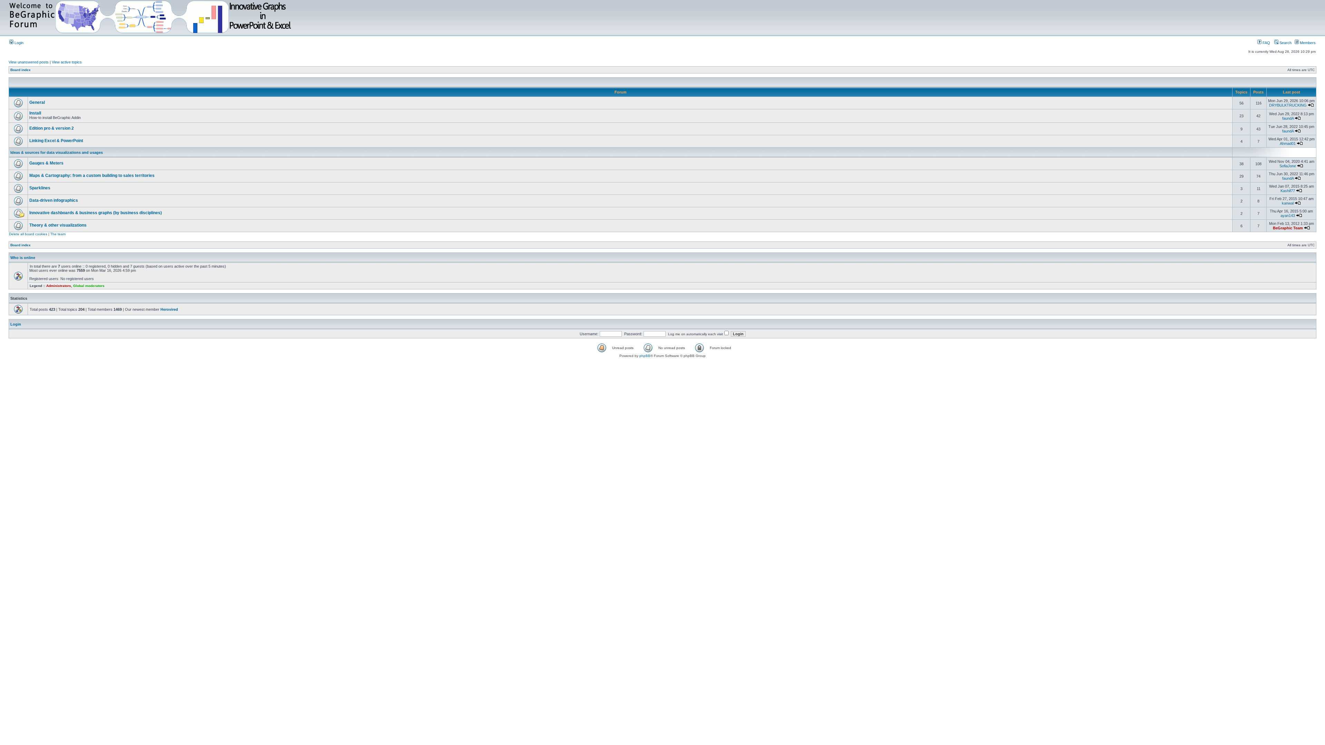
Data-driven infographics (53, 200)
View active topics (67, 62)
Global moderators (89, 286)
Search (1285, 43)
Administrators (58, 286)
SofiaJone (1287, 166)
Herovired (169, 309)
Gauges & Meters (46, 163)
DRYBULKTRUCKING (1288, 105)
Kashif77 (1287, 191)
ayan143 (1287, 215)
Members (1307, 43)
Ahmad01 (1288, 143)
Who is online (22, 258)
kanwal (1288, 203)
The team (58, 234)
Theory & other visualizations (58, 225)
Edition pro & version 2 (51, 128)
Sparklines (39, 188)
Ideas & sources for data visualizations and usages (56, 152)
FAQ (1266, 43)
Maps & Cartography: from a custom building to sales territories (92, 175)
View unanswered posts (29, 62)
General (37, 102)
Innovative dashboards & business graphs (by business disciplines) (95, 212)
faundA (1288, 118)
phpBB (644, 356)
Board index (20, 70)
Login (18, 43)
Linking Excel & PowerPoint (56, 140)
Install (35, 113)
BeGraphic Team (1288, 228)
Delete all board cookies (28, 234)
